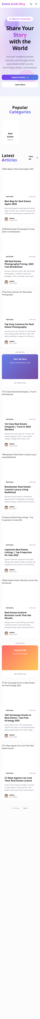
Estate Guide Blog (13, 4)
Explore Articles (18, 77)
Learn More (20, 84)
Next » (25, 808)
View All (31, 157)
